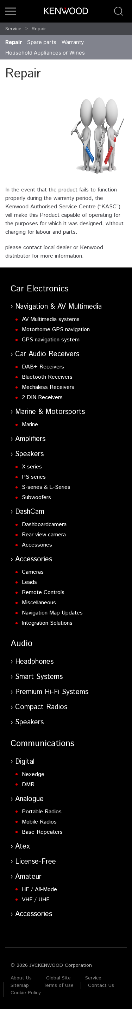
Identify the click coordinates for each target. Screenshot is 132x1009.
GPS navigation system (51, 340)
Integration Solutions (47, 623)
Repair (39, 28)
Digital (24, 762)
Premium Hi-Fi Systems (51, 692)
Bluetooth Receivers (47, 377)
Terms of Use (58, 985)
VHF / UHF (35, 900)
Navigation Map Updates (52, 613)
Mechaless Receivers (48, 387)
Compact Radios (41, 707)
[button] (10, 11)
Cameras (33, 572)
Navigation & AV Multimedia (58, 307)
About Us (21, 978)
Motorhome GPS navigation (56, 330)
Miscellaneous (39, 603)
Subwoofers (36, 497)
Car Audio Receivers (47, 354)
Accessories (37, 545)
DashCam (29, 512)
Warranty (73, 42)
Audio (21, 644)
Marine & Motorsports (50, 412)
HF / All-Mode (39, 889)
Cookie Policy (26, 992)
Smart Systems (39, 677)
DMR (28, 785)
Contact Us (101, 985)
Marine (30, 425)
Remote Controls (43, 592)
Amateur (28, 877)
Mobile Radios (39, 822)
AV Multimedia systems (51, 319)
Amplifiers (30, 439)
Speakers (29, 454)
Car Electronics (40, 289)
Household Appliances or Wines (45, 52)
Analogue (29, 799)
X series (32, 467)
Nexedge (33, 774)
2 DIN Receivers (42, 397)
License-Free (35, 862)
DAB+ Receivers (43, 367)
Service (13, 28)
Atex (22, 846)
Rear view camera (44, 535)
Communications (42, 744)
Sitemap (20, 985)
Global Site (58, 978)
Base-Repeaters (42, 832)
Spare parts (41, 42)
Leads (29, 582)
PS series (34, 477)
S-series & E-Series (46, 487)
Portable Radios (42, 812)
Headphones (34, 662)
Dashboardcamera (44, 525)
